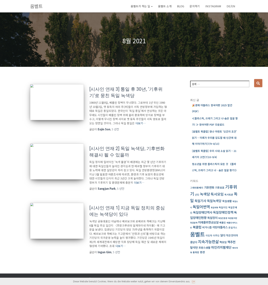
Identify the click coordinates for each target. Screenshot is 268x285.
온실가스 (232, 227)
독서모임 (217, 194)
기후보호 (219, 187)
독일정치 (212, 218)
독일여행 (214, 207)
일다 (222, 235)
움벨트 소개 (165, 6)
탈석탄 (194, 247)
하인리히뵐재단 (221, 247)
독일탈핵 (193, 222)
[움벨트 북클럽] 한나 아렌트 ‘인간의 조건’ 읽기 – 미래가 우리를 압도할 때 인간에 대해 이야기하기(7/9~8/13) (214, 138)
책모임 (223, 242)
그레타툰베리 (196, 187)
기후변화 (209, 187)
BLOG (180, 6)
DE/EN (231, 6)
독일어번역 (201, 206)
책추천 (231, 242)
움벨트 (197, 234)
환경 (202, 252)
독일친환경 (222, 218)
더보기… (140, 123)
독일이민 (223, 207)
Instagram (213, 6)
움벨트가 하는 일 (141, 6)
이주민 (216, 235)
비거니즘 (207, 227)
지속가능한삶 (208, 241)
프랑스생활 (204, 247)
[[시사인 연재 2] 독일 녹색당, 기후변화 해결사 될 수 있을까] (57, 161)
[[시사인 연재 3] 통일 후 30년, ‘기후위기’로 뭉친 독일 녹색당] (57, 102)
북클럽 (197, 227)
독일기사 (200, 200)
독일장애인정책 (223, 212)
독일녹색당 (214, 200)
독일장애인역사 (202, 212)
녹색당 (205, 194)
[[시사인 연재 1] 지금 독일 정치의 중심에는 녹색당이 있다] (57, 221)
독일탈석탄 (232, 218)
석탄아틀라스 (220, 227)
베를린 (222, 222)
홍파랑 (196, 252)
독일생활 (227, 201)
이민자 (209, 235)
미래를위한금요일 (208, 222)
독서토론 (228, 194)
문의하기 (195, 6)
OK (193, 281)
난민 (197, 194)
